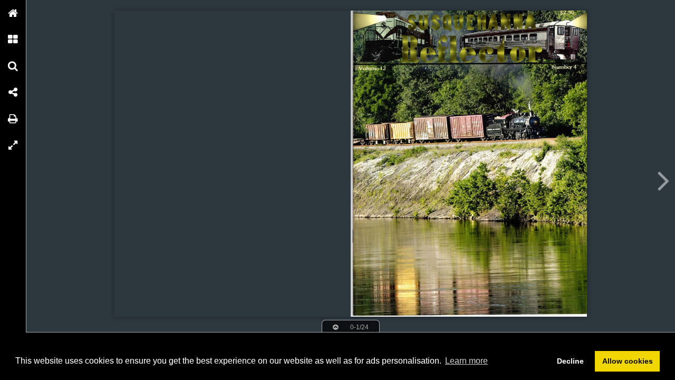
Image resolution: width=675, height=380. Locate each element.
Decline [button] (570, 361)
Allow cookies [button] (627, 361)
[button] (13, 13)
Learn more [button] (466, 360)
